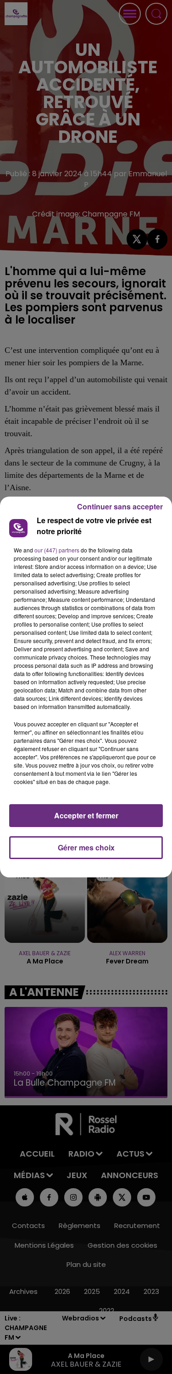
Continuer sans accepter (120, 506)
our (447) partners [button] (56, 550)
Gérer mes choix (86, 847)
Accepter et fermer (86, 815)
